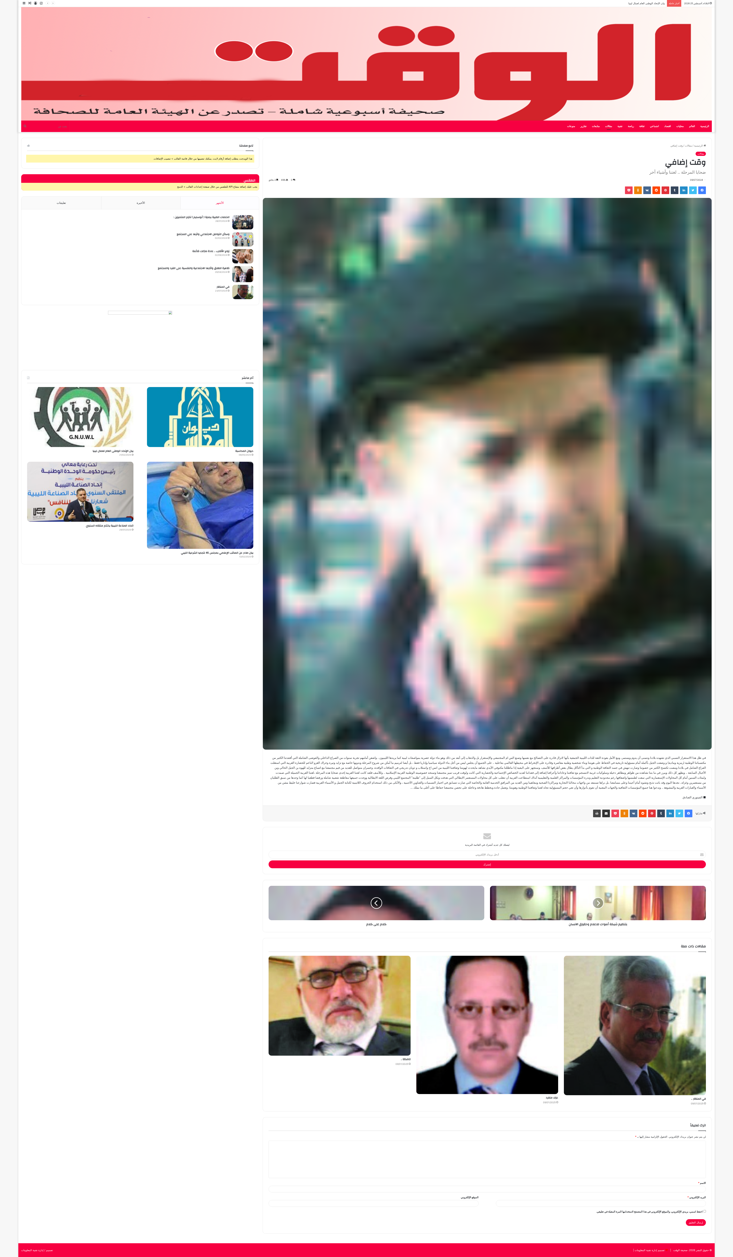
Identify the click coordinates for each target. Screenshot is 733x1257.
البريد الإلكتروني (696, 1197)
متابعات (596, 126)
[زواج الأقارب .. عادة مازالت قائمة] (242, 256)
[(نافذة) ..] (340, 1006)
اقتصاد (667, 126)
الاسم (702, 1182)
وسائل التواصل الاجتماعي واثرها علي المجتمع (203, 234)
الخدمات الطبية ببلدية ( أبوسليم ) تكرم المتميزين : (201, 217)
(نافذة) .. (406, 1059)
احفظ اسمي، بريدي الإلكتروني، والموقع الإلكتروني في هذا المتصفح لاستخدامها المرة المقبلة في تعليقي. (649, 1211)
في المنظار (223, 286)
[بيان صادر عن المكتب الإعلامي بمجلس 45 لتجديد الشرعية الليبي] (200, 505)
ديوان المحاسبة (244, 451)
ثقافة (642, 126)
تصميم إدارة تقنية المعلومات (649, 1250)
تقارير (583, 126)
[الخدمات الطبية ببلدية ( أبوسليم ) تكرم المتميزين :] (242, 222)
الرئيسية (704, 126)
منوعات (571, 126)
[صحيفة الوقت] (366, 64)
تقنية (620, 126)
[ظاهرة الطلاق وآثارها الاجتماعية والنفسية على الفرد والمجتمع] (242, 274)
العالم (692, 126)
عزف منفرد (552, 1097)
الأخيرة (141, 203)
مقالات (608, 126)
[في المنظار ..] (635, 1025)
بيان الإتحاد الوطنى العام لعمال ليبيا (113, 451)
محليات (680, 126)
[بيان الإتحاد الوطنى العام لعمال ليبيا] (80, 417)
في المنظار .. (698, 1098)
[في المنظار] (242, 292)
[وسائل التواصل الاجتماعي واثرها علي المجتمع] (242, 239)
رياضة (631, 126)
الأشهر (220, 203)
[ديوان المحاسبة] (200, 417)
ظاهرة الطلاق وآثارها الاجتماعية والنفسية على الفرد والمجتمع (193, 268)
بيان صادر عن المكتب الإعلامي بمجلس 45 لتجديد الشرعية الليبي (217, 552)
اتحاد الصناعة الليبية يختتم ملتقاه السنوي (644, 3)
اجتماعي (654, 126)
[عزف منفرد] (487, 1025)
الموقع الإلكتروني (470, 1197)
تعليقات (61, 203)
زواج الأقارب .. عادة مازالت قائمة (210, 251)
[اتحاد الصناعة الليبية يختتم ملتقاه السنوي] (80, 492)
